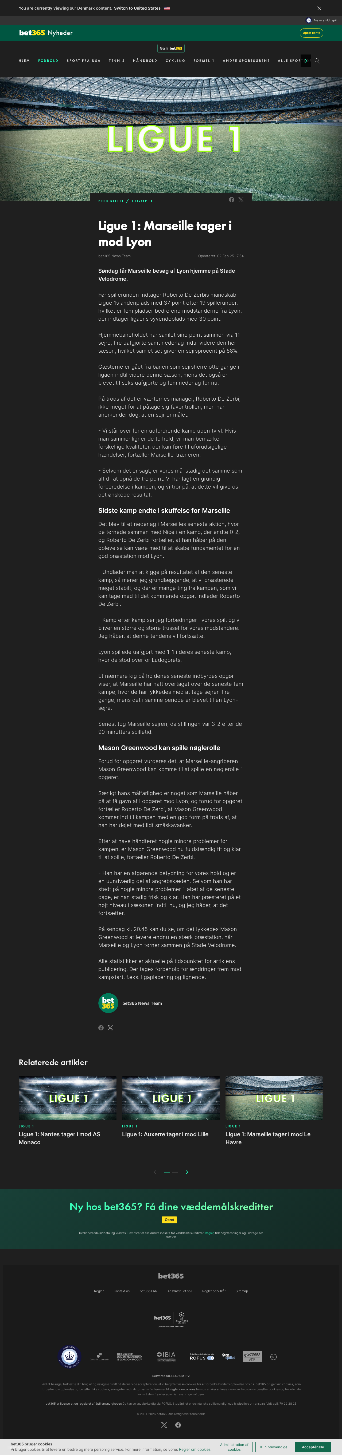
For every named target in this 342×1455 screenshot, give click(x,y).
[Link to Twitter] (241, 203)
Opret (169, 1220)
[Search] (317, 61)
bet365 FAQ (148, 1291)
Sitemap (242, 1291)
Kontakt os (122, 1291)
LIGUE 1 (142, 201)
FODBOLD (48, 60)
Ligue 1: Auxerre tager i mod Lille (165, 1134)
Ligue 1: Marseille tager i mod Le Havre (268, 1138)
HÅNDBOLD (145, 60)
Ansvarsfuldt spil (325, 20)
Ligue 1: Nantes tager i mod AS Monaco (59, 1138)
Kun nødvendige (273, 1447)
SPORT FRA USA (84, 60)
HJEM (24, 60)
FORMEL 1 (204, 60)
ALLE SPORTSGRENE (299, 60)
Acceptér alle (313, 1447)
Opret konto (311, 33)
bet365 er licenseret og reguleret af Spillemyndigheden (84, 1403)
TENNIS (117, 60)
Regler (209, 1233)
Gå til (164, 48)
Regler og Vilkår (214, 1291)
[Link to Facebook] (231, 203)
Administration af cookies (234, 1447)
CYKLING (175, 60)
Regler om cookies (195, 1449)
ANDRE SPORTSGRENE (246, 60)
